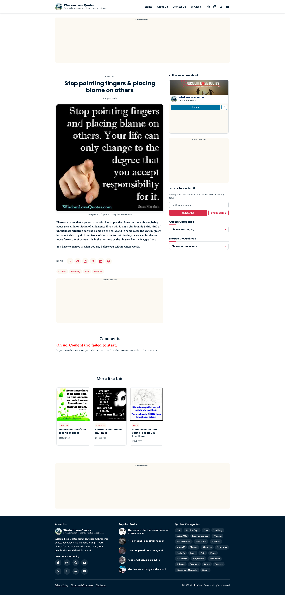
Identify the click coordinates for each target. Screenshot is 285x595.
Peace (213, 553)
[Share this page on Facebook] (224, 107)
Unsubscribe (218, 212)
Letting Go (182, 536)
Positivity (75, 271)
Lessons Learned (200, 536)
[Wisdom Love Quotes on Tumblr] (67, 571)
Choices (109, 76)
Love (206, 530)
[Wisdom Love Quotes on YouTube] (227, 7)
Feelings (181, 553)
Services (196, 6)
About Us (162, 6)
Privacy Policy (61, 585)
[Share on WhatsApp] (70, 261)
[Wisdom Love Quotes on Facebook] (208, 7)
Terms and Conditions (82, 585)
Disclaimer (101, 585)
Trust (192, 553)
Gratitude (194, 564)
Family (205, 570)
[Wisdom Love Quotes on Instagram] (215, 7)
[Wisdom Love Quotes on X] (58, 571)
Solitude (181, 564)
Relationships (192, 530)
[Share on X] (93, 261)
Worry (207, 564)
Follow (195, 107)
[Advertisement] (142, 42)
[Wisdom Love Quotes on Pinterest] (221, 7)
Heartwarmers (183, 541)
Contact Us (179, 6)
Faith (203, 553)
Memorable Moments (187, 570)
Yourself (181, 547)
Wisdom (98, 271)
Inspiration (201, 541)
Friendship (215, 558)
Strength (216, 541)
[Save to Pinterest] (108, 261)
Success (219, 564)
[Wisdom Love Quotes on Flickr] (75, 571)
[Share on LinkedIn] (101, 261)
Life (87, 271)
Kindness (207, 547)
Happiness (222, 547)
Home (148, 6)
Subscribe (188, 212)
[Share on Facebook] (77, 261)
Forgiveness (198, 558)
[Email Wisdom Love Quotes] (84, 571)
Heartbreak (182, 558)
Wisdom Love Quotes (191, 97)
